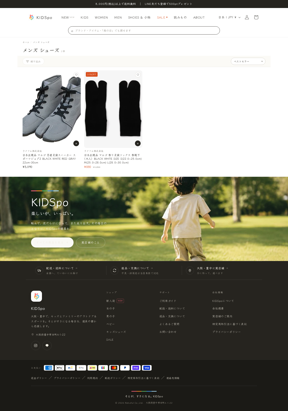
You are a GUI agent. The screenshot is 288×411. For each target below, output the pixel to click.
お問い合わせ (168, 332)
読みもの (180, 17)
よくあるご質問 (169, 324)
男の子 (110, 316)
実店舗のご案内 (222, 316)
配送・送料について (172, 308)
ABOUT (199, 17)
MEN (118, 17)
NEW (67, 17)
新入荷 (114, 301)
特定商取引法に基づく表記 (229, 324)
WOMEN (101, 17)
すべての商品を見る (50, 242)
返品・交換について (172, 316)
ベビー (110, 324)
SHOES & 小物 (139, 17)
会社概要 (218, 308)
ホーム (26, 42)
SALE (161, 17)
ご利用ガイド (167, 301)
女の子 (110, 308)
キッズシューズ (116, 332)
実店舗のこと (90, 242)
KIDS (85, 17)
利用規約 (92, 378)
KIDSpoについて (223, 301)
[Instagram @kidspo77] (35, 345)
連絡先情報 (173, 378)
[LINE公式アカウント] (47, 345)
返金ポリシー (39, 378)
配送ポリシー (113, 378)
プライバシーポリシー (226, 332)
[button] (256, 17)
